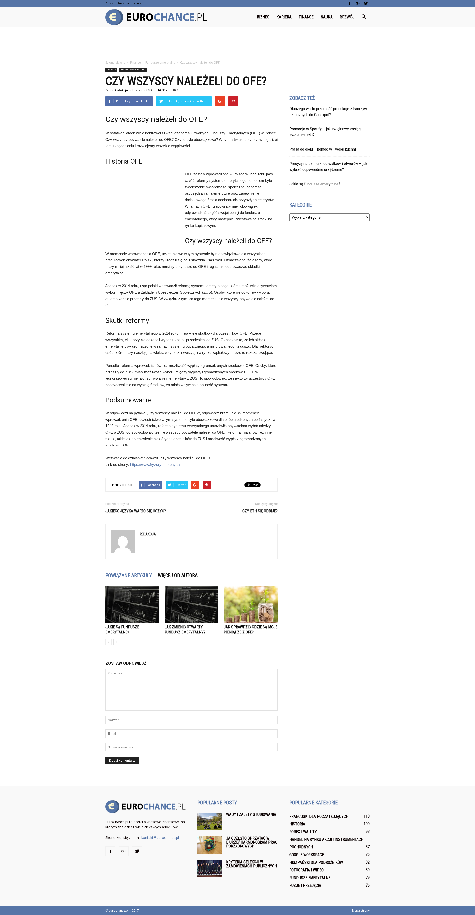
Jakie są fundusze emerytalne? (314, 183)
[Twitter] (366, 3)
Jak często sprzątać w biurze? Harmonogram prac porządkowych (251, 842)
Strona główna (115, 62)
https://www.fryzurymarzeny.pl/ (155, 464)
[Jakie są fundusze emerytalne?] (132, 604)
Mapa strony (361, 910)
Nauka (327, 16)
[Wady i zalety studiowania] (209, 821)
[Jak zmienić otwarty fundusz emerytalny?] (191, 604)
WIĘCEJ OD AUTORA (178, 575)
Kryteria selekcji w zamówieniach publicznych (251, 864)
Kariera (284, 16)
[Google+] (357, 3)
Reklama (123, 3)
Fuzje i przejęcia (305, 885)
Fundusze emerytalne (132, 69)
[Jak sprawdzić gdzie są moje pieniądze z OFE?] (251, 604)
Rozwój (347, 16)
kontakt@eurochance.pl (160, 837)
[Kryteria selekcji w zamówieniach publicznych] (209, 868)
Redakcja (121, 90)
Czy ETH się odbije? (260, 511)
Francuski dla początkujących (318, 816)
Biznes (263, 16)
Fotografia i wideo (306, 870)
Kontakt (139, 3)
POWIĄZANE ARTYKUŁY (128, 575)
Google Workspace (306, 854)
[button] (364, 17)
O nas (109, 3)
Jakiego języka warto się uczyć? (135, 511)
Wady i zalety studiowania (251, 814)
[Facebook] (349, 3)
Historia (297, 824)
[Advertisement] (237, 44)
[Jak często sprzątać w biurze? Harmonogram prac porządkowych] (209, 845)
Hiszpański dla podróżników (316, 862)
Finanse (306, 16)
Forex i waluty (303, 831)
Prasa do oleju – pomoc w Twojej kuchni (322, 149)
